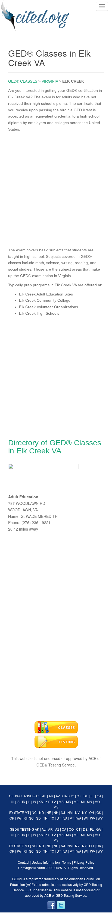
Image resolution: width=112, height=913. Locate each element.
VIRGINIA (50, 81)
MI (83, 801)
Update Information (46, 862)
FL (92, 796)
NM (70, 812)
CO (71, 796)
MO (97, 801)
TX (52, 818)
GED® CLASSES (22, 81)
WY (100, 818)
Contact (23, 862)
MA (61, 801)
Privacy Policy (84, 862)
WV (92, 818)
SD (38, 818)
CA (64, 796)
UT (59, 818)
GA (99, 796)
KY (47, 801)
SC (31, 818)
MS (56, 807)
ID (23, 801)
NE (48, 812)
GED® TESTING (22, 829)
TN (45, 818)
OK (99, 812)
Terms (66, 862)
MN (89, 801)
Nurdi (41, 867)
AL (44, 796)
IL (29, 801)
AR (51, 796)
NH (56, 812)
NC (34, 812)
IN (34, 801)
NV (77, 812)
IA (18, 801)
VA (65, 818)
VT (72, 818)
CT (79, 796)
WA (78, 818)
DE (85, 796)
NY (84, 812)
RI (25, 818)
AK (37, 796)
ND (41, 812)
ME (76, 801)
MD (68, 801)
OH (91, 812)
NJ (63, 812)
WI (86, 818)
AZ (58, 796)
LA (54, 801)
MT (27, 812)
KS (41, 801)
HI (12, 801)
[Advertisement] (56, 188)
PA (19, 818)
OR (12, 818)
